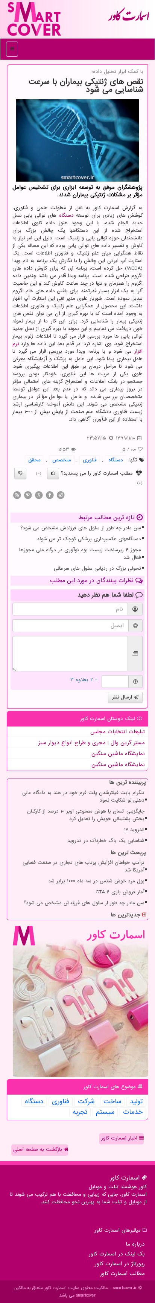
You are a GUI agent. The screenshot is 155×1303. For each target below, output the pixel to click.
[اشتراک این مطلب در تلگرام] (60, 494)
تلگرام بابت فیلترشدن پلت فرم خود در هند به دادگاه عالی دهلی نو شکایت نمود (83, 796)
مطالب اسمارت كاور (122, 1273)
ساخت (112, 1102)
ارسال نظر (123, 697)
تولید (136, 1102)
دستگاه (66, 215)
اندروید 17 (134, 829)
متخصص (61, 460)
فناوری (90, 460)
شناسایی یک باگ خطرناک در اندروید (105, 840)
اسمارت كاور (128, 18)
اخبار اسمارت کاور (120, 1138)
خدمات (133, 1112)
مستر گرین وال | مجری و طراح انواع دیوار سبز (91, 743)
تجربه (80, 1112)
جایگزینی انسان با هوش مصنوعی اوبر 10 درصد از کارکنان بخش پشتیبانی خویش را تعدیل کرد (85, 815)
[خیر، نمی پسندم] (20, 473)
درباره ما (135, 1244)
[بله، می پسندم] (53, 473)
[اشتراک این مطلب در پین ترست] (27, 494)
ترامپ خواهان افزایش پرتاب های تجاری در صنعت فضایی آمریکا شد (83, 866)
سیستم (105, 1112)
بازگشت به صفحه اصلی (38, 1149)
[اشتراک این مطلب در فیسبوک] (49, 494)
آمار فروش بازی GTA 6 (120, 892)
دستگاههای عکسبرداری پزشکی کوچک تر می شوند (89, 539)
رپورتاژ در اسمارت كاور (120, 1264)
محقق (34, 460)
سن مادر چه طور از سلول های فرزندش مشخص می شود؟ (80, 528)
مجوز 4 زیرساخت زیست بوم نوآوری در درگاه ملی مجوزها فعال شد (80, 553)
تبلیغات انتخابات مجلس (117, 732)
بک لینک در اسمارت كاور (117, 1254)
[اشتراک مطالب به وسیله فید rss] (16, 494)
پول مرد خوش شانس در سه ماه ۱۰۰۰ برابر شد (96, 881)
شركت (86, 1102)
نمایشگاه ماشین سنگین (118, 753)
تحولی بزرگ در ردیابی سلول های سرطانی (97, 568)
